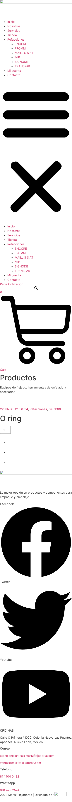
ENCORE (21, 44)
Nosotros (13, 26)
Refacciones (15, 39)
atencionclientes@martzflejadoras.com (27, 756)
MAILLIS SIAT (24, 53)
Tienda (12, 35)
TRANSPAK (22, 66)
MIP (17, 57)
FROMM (20, 48)
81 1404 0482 (9, 776)
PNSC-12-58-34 (16, 409)
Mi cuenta (14, 70)
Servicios (13, 30)
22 (2, 409)
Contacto (13, 75)
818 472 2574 (9, 790)
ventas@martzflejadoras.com (20, 763)
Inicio (11, 22)
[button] (36, 150)
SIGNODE (21, 62)
